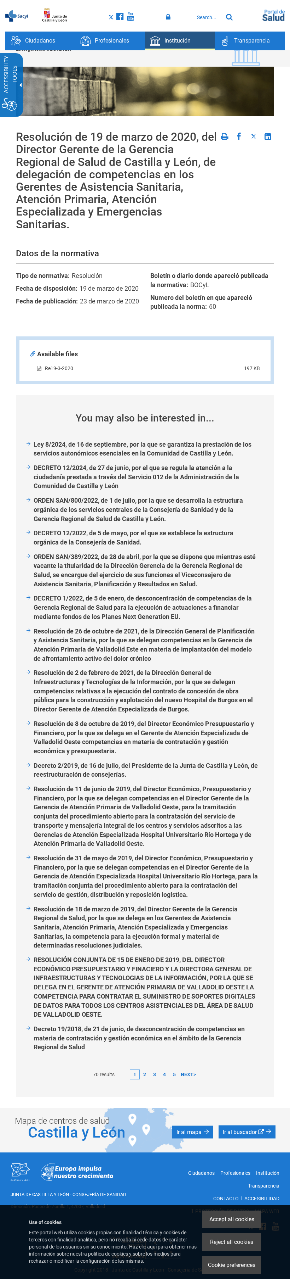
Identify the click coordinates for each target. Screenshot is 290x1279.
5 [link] (174, 1074)
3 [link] (154, 1074)
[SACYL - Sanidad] (16, 15)
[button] (192, 1132)
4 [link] (164, 1074)
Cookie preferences (231, 1265)
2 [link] (144, 1074)
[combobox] (208, 17)
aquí (152, 1247)
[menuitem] (40, 41)
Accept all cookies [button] (231, 1219)
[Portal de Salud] (273, 14)
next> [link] (188, 1074)
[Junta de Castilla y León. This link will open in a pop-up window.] (54, 15)
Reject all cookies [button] (231, 1242)
